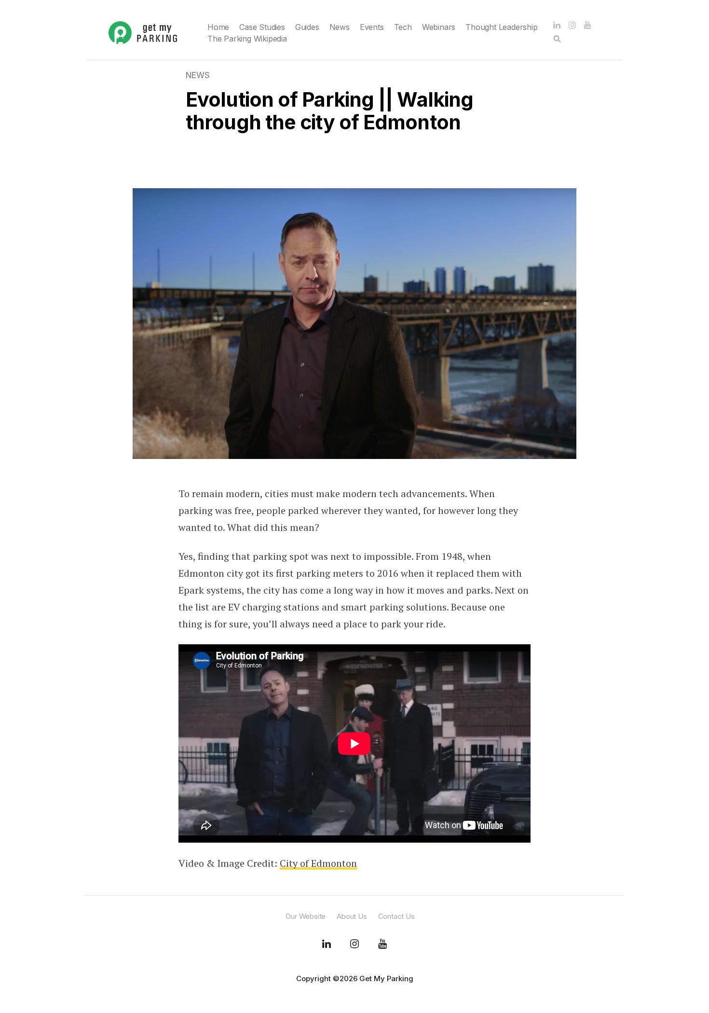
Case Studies (262, 27)
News (339, 27)
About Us (352, 916)
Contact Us (396, 916)
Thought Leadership (501, 27)
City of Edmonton (318, 863)
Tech (403, 27)
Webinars (438, 27)
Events (372, 27)
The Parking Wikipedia (247, 38)
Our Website (306, 916)
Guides (307, 27)
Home (218, 27)
